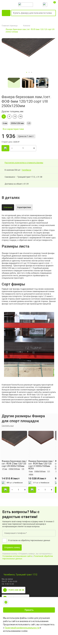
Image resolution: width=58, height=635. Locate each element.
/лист (11, 478)
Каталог (26, 26)
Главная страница (9, 26)
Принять (29, 610)
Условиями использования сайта (17, 556)
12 (15, 116)
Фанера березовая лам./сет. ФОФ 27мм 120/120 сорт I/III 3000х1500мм (14, 463)
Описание (8, 207)
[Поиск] (54, 13)
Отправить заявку (12, 547)
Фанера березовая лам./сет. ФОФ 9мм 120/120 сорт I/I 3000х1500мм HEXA (41, 465)
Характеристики (24, 207)
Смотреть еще (8, 426)
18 (20, 116)
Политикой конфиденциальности (22, 628)
